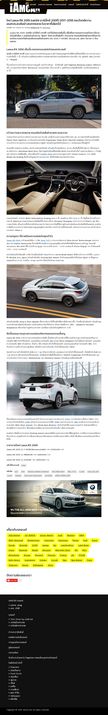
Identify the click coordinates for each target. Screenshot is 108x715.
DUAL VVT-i (72, 471)
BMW (81, 535)
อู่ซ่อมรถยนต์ (14, 647)
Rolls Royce (14, 560)
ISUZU (35, 545)
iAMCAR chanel (16, 600)
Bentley (71, 535)
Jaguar (45, 545)
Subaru (43, 560)
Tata (64, 560)
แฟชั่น (13, 686)
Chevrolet (49, 540)
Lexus (23, 465)
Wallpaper (15, 695)
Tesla (89, 560)
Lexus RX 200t (93, 471)
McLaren (46, 550)
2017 (16, 471)
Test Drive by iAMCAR (22, 619)
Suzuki (54, 560)
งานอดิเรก (15, 689)
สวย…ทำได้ (15, 608)
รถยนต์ (71, 4)
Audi (60, 535)
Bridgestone (34, 540)
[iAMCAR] (27, 4)
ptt (72, 555)
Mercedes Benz (62, 550)
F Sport (82, 471)
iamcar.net (27, 709)
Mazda (35, 550)
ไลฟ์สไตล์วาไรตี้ (82, 4)
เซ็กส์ (13, 683)
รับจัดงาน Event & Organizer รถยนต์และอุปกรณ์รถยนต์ (33, 657)
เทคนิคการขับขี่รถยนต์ (18, 637)
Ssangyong (29, 560)
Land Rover (83, 545)
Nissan (27, 555)
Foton (94, 540)
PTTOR (82, 555)
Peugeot (39, 555)
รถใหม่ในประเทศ (34, 28)
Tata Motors (76, 560)
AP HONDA (30, 535)
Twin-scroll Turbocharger (33, 475)
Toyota (25, 565)
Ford (85, 540)
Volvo (50, 565)
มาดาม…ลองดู (16, 605)
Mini (84, 550)
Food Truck (16, 673)
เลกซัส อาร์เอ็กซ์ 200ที (62, 475)
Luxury (9, 475)
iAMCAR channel (45, 4)
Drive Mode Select (58, 471)
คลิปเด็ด (14, 699)
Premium (18, 475)
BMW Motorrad (16, 540)
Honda (12, 545)
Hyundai (23, 545)
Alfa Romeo (14, 535)
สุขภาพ (13, 680)
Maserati (23, 550)
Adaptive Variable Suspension (38, 471)
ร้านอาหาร (15, 667)
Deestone (63, 540)
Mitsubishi (14, 555)
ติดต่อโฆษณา (95, 4)
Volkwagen (38, 565)
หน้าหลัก (33, 4)
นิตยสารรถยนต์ (60, 4)
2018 (23, 471)
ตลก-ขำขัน (15, 692)
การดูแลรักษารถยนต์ (17, 642)
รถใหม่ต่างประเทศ (18, 625)
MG (76, 550)
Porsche (51, 555)
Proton (63, 555)
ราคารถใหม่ (48, 475)
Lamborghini (67, 545)
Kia (54, 545)
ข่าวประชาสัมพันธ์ (16, 632)
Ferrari (75, 540)
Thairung (13, 565)
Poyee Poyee (46, 28)
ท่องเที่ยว (14, 676)
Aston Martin (46, 535)
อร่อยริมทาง (15, 670)
